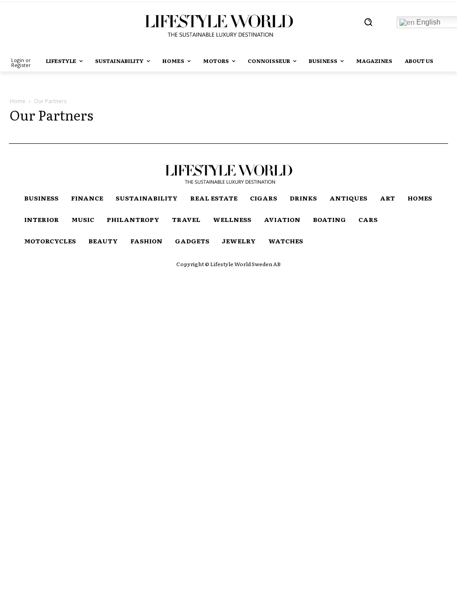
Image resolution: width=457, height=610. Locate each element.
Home (17, 101)
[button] (368, 22)
